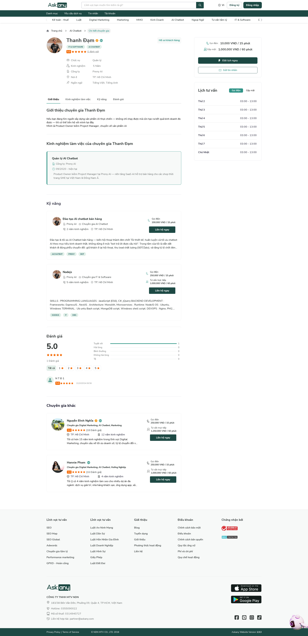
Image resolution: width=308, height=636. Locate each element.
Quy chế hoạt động (189, 557)
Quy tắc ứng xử (186, 545)
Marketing (123, 20)
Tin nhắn (93, 13)
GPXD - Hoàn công (58, 563)
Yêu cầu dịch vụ (73, 13)
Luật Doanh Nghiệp (101, 545)
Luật (78, 20)
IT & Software (243, 20)
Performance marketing (60, 557)
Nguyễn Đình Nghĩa (80, 421)
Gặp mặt (250, 90)
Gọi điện (236, 90)
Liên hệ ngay (162, 229)
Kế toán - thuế (60, 20)
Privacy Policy (53, 632)
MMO (139, 20)
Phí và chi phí (185, 551)
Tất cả (51, 368)
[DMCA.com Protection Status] (230, 538)
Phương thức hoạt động (147, 545)
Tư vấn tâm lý (219, 20)
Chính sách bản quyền (190, 539)
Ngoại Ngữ (198, 20)
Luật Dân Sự (97, 533)
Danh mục (52, 13)
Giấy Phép (96, 557)
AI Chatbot (177, 20)
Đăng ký (234, 5)
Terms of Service (70, 632)
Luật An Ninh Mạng (101, 527)
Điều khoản (184, 533)
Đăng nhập (252, 5)
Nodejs (67, 272)
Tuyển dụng (141, 533)
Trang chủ (56, 30)
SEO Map (52, 533)
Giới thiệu (139, 539)
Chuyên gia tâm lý (57, 551)
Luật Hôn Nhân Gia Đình (104, 539)
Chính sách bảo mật (189, 527)
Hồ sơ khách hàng (169, 40)
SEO (49, 527)
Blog (137, 527)
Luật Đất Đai (97, 563)
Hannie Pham (76, 462)
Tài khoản (109, 13)
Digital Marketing (99, 20)
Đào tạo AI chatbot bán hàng (82, 219)
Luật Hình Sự (97, 551)
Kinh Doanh (157, 20)
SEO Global (53, 539)
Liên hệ (138, 551)
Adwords (52, 545)
